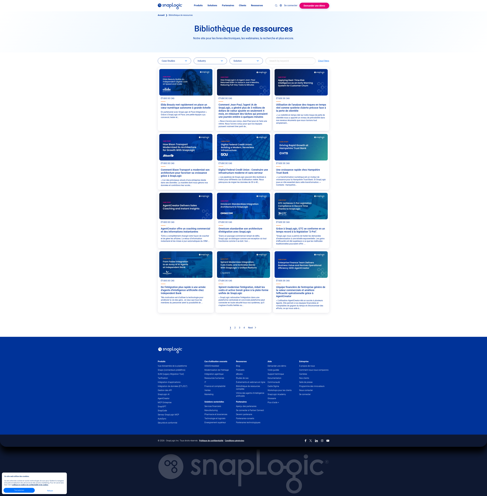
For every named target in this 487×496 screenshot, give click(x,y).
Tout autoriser (19, 490)
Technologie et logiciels (214, 418)
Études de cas (242, 378)
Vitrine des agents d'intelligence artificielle (250, 394)
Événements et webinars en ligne (250, 382)
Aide (270, 361)
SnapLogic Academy (277, 394)
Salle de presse (305, 382)
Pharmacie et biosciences (215, 414)
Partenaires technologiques (248, 422)
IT (205, 382)
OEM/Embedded (211, 366)
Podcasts (240, 370)
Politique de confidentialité (211, 440)
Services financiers (212, 406)
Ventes (207, 390)
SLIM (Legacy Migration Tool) (171, 374)
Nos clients (304, 378)
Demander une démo (314, 5)
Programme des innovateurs (311, 386)
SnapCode (162, 410)
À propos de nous (307, 366)
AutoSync (162, 418)
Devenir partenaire (244, 414)
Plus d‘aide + (273, 402)
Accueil (161, 15)
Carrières (303, 374)
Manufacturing (211, 410)
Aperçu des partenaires (246, 406)
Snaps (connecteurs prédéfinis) (171, 370)
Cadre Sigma (273, 386)
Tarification (163, 378)
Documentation (279, 378)
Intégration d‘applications (169, 382)
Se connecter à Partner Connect (250, 410)
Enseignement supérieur (215, 422)
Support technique (281, 374)
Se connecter (305, 394)
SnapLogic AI (163, 394)
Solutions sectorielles (214, 402)
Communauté (279, 382)
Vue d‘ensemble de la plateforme (172, 366)
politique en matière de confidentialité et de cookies (30, 485)
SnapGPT (162, 406)
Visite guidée (273, 370)
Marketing (208, 394)
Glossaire (272, 398)
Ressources (241, 361)
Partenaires (241, 402)
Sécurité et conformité (167, 423)
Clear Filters (323, 61)
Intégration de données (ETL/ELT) (172, 386)
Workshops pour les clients (280, 390)
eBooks (239, 374)
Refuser (50, 491)
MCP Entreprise (164, 402)
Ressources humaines (214, 378)
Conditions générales (234, 440)
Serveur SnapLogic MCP (168, 414)
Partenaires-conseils (245, 418)
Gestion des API (165, 390)
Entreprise (304, 361)
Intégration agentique (213, 374)
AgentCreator (163, 398)
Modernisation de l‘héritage (216, 370)
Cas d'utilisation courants (215, 361)
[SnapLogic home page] (170, 350)
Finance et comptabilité (214, 386)
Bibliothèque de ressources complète (248, 387)
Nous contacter (306, 390)
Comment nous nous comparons (313, 370)
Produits (161, 361)
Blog (238, 366)
